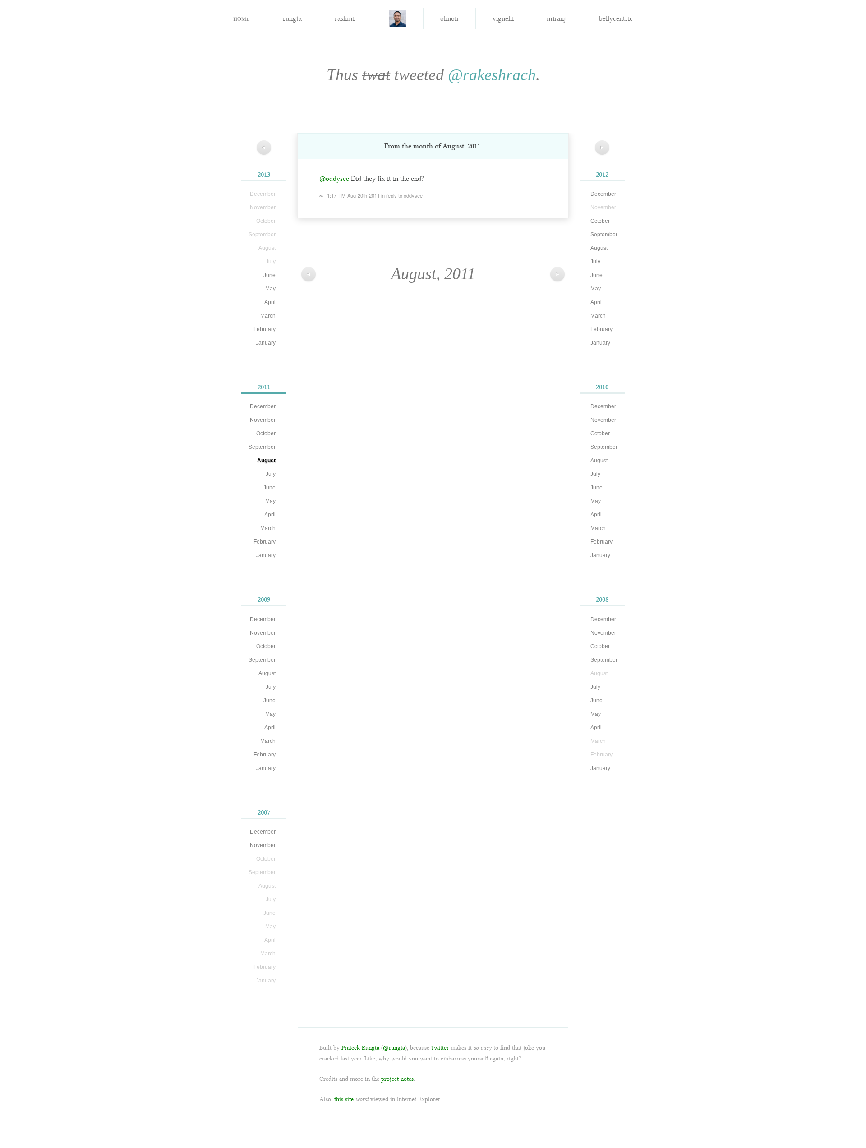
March (268, 316)
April (270, 302)
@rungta (394, 1047)
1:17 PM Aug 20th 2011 (353, 195)
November (263, 420)
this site (344, 1099)
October (266, 433)
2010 (602, 387)
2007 (264, 812)
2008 (602, 599)
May (270, 289)
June (269, 275)
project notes (397, 1078)
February (264, 329)
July (271, 474)
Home (241, 18)
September (262, 447)
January (266, 343)
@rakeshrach (492, 75)
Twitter (440, 1047)
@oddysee (334, 179)
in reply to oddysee (402, 195)
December (263, 406)
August (266, 460)
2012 (602, 175)
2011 (264, 387)
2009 (264, 599)
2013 (264, 175)
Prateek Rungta (360, 1047)
